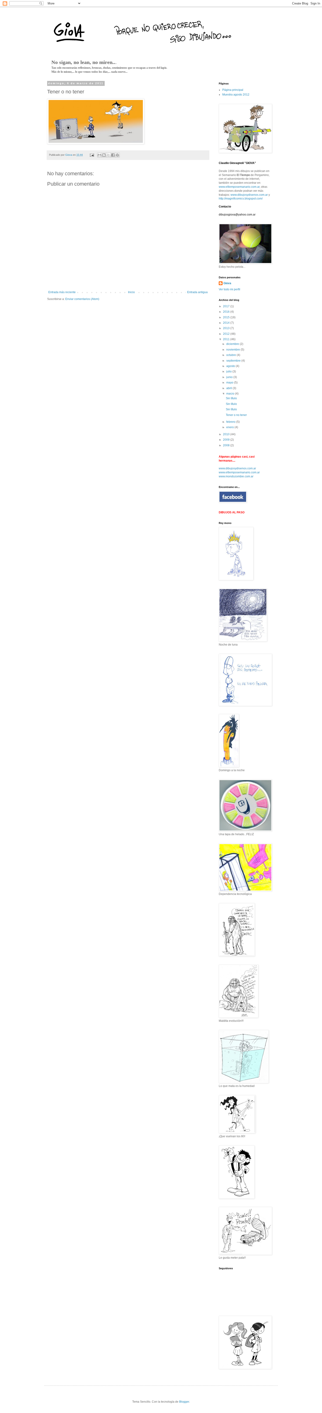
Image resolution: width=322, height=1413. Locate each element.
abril (229, 388)
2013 (226, 328)
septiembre (233, 360)
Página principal (232, 90)
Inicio (131, 292)
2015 (226, 317)
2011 (226, 339)
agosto (231, 366)
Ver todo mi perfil (229, 289)
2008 (226, 445)
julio (229, 371)
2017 (226, 306)
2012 (226, 333)
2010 (226, 434)
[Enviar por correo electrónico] (99, 155)
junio (229, 377)
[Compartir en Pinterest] (117, 155)
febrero (231, 421)
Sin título (231, 398)
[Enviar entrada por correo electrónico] (92, 154)
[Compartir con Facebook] (113, 155)
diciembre (233, 344)
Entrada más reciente (62, 292)
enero (230, 427)
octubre (231, 355)
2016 (226, 311)
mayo (230, 382)
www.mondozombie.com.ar (236, 476)
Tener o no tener (236, 415)
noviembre (233, 349)
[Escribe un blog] (104, 155)
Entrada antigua (197, 292)
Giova (227, 283)
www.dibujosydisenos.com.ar (249, 194)
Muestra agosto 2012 (235, 94)
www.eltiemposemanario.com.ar (239, 186)
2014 (226, 322)
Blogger (184, 1401)
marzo (230, 393)
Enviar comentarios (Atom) (82, 299)
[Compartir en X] (108, 155)
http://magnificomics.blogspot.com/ (241, 198)
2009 (226, 439)
